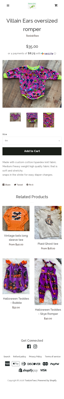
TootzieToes (32, 35)
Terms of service (53, 356)
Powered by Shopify (47, 380)
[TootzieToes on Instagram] (35, 347)
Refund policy (19, 356)
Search (7, 356)
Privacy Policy (35, 356)
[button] (32, 53)
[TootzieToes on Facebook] (29, 347)
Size (4, 134)
